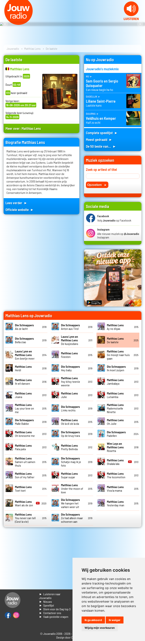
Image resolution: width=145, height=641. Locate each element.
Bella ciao (24, 340)
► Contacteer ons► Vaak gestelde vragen (53, 614)
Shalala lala (115, 461)
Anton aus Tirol (70, 326)
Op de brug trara (70, 433)
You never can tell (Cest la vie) (25, 518)
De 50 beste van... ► (101, 146)
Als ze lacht (24, 326)
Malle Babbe (24, 421)
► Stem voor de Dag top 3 (54, 609)
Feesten (69, 354)
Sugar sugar (69, 475)
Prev (5, 24)
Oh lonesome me (25, 433)
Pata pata (23, 447)
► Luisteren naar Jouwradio (49, 596)
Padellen (116, 433)
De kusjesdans (69, 340)
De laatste (115, 340)
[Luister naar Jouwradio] (131, 19)
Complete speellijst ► (102, 133)
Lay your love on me (24, 408)
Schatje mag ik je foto (71, 461)
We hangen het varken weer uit (70, 503)
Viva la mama (115, 488)
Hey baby (70, 368)
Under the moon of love (72, 488)
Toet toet (23, 488)
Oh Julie (115, 421)
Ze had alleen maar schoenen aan (72, 518)
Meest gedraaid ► (99, 139)
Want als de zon (24, 503)
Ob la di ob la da (70, 421)
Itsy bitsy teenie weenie (70, 381)
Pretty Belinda (69, 447)
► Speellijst (46, 605)
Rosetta (115, 447)
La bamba (115, 395)
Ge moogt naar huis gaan (118, 354)
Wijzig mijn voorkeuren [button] (100, 627)
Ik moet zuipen (116, 368)
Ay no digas (115, 326)
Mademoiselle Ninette (115, 408)
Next (140, 24)
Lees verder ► (16, 203)
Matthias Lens (32, 48)
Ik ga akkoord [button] (93, 620)
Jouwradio (13, 48)
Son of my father (24, 475)
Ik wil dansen (23, 381)
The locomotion (116, 475)
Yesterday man (115, 503)
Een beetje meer (25, 354)
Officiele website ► (19, 209)
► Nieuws (45, 601)
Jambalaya (115, 381)
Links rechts (70, 408)
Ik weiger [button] (114, 620)
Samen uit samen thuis (25, 461)
